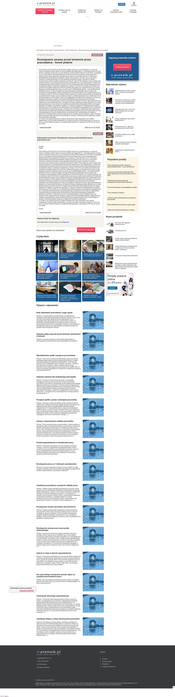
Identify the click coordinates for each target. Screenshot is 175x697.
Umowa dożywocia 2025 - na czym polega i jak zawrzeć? (92, 254)
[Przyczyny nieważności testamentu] (109, 259)
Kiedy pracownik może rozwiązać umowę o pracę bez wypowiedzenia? (91, 276)
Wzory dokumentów (116, 11)
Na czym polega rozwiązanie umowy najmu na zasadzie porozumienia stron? (55, 575)
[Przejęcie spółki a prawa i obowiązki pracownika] (93, 416)
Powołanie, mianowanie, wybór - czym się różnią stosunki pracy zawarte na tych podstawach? (125, 101)
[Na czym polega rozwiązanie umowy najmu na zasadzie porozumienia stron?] (93, 591)
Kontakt (104, 659)
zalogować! (65, 222)
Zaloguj (134, 5)
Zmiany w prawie (98, 11)
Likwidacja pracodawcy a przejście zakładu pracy (57, 485)
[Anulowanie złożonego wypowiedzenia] (93, 612)
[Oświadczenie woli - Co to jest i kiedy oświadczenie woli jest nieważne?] (109, 112)
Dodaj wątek (97, 55)
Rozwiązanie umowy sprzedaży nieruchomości (56, 507)
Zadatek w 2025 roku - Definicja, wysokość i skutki (92, 296)
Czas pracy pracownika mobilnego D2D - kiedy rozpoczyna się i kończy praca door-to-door (121, 173)
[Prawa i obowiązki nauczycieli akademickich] (109, 122)
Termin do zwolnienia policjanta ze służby (120, 210)
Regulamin (105, 664)
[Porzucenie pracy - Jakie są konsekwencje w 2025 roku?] (109, 129)
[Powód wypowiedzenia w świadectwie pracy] (93, 459)
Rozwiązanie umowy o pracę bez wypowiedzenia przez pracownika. (69, 276)
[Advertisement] (87, 31)
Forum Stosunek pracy (72, 50)
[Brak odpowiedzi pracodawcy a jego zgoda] (93, 329)
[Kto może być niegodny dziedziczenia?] (110, 226)
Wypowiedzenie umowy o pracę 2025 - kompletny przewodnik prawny (45, 276)
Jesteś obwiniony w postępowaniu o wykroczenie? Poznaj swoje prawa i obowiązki (126, 247)
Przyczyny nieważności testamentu (126, 255)
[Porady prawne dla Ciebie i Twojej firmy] (119, 295)
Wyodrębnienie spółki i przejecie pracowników (55, 355)
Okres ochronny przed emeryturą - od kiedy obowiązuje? (67, 255)
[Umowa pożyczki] (110, 234)
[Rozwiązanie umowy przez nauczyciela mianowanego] (93, 544)
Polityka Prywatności (109, 666)
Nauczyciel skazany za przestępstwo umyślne (122, 187)
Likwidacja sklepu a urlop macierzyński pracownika (58, 619)
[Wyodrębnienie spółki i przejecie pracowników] (93, 371)
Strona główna (40, 50)
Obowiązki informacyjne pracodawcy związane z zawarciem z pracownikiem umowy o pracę (69, 298)
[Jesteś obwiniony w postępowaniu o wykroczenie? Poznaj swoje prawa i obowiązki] (109, 249)
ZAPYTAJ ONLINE (86, 230)
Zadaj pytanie (122, 67)
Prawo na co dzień (64, 11)
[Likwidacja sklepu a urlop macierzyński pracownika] (93, 635)
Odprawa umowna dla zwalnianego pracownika (56, 377)
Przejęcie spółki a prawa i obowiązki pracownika (56, 400)
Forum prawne (133, 11)
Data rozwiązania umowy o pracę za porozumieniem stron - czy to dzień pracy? (121, 166)
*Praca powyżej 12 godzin (115, 192)
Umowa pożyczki (120, 230)
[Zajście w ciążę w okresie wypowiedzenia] (93, 569)
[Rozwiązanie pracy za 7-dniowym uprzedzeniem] (93, 480)
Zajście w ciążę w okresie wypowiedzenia (53, 553)
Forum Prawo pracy (59, 50)
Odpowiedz (98, 133)
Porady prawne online (45, 11)
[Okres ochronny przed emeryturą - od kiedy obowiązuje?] (109, 145)
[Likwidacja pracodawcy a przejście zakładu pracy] (93, 501)
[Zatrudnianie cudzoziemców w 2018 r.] (109, 153)
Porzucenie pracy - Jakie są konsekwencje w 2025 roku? (46, 254)
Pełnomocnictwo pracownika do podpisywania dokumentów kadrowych (120, 181)
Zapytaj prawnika (27, 591)
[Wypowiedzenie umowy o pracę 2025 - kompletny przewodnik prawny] (110, 94)
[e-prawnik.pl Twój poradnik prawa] (46, 4)
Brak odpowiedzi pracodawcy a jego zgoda (54, 313)
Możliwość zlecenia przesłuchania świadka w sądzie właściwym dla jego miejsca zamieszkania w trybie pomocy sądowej (126, 266)
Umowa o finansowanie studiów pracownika (54, 421)
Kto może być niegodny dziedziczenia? (122, 223)
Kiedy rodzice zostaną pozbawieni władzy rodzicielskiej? (126, 239)
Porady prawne (107, 661)
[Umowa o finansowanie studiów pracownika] (93, 437)
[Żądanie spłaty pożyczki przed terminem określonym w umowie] (93, 350)
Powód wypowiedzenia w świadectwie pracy (54, 443)
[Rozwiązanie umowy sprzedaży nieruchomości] (93, 523)
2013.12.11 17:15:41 (92, 127)
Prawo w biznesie (82, 11)
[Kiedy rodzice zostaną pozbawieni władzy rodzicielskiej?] (109, 241)
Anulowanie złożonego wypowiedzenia (52, 596)
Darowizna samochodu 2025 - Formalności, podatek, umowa (47, 296)
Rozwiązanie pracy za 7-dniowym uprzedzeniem (56, 464)
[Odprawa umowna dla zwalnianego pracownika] (93, 393)
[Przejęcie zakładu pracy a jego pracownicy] (110, 137)
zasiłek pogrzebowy (79, 177)
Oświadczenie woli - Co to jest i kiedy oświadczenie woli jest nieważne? (125, 111)
